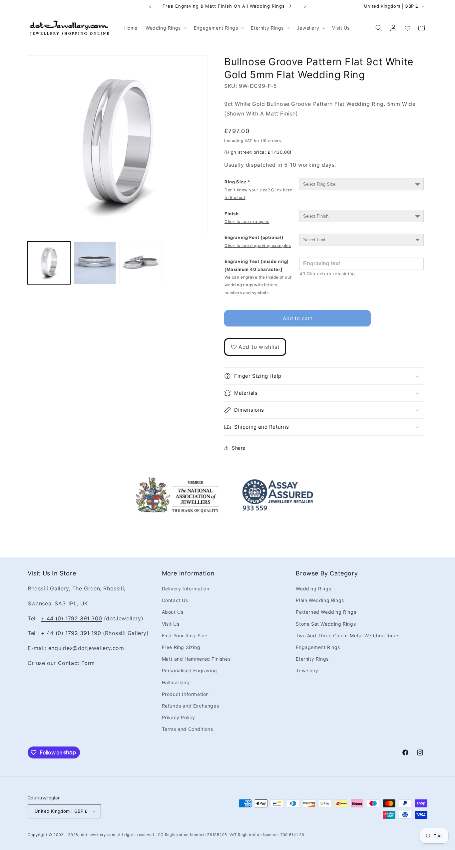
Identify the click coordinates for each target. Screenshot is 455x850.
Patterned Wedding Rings (326, 612)
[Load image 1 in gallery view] (49, 263)
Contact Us (175, 600)
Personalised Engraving (189, 670)
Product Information (185, 694)
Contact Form (76, 663)
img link (177, 481)
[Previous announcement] (150, 6)
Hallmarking (176, 682)
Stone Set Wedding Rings (326, 624)
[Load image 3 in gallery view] (140, 263)
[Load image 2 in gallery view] (95, 263)
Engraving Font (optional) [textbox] (258, 241)
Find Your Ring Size (185, 635)
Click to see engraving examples (258, 245)
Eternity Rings (312, 659)
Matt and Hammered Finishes (196, 659)
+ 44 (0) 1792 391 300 (71, 618)
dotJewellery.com (98, 834)
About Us (173, 612)
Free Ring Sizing (181, 647)
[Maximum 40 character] (258, 277)
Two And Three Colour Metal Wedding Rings (347, 635)
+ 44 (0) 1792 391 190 (71, 633)
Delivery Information (186, 588)
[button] (166, 28)
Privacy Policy (178, 717)
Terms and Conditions (187, 729)
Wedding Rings (313, 588)
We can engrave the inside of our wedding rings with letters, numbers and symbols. (258, 285)
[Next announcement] (305, 6)
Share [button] (238, 448)
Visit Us (171, 624)
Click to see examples (247, 221)
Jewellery (307, 670)
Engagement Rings (318, 647)
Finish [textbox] (247, 217)
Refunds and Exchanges (190, 706)
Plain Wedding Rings (320, 600)
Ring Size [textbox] (258, 189)
